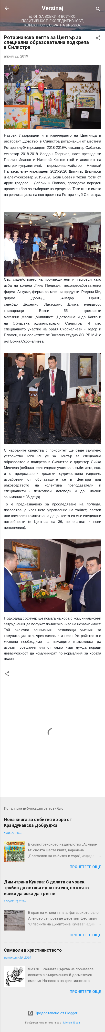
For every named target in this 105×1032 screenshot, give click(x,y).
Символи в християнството (33, 950)
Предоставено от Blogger (55, 1013)
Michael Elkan (71, 1022)
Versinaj (52, 8)
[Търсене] (98, 9)
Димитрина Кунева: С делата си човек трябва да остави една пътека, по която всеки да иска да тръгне (46, 887)
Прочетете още (85, 867)
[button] (98, 38)
